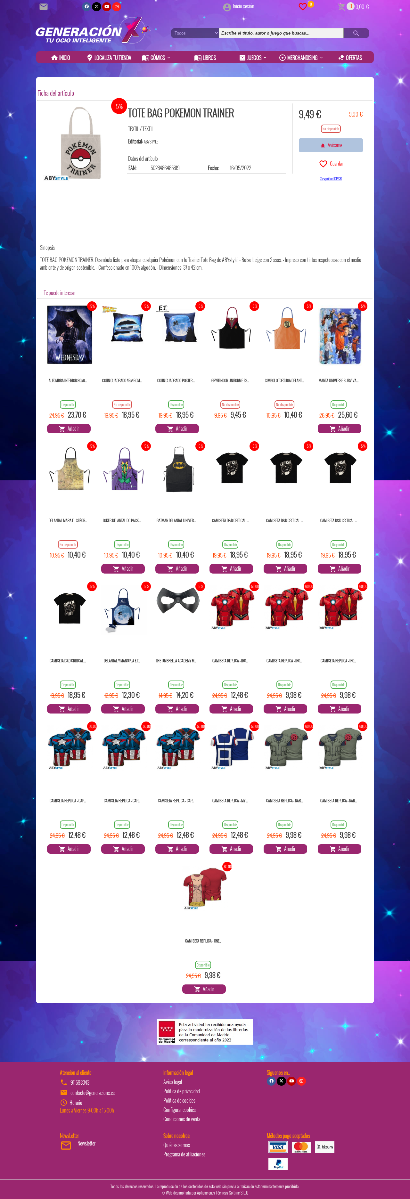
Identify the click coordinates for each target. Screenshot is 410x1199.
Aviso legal (172, 1082)
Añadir (72, 428)
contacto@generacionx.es (92, 1093)
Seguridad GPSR (331, 178)
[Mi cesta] (342, 6)
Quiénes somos (176, 1145)
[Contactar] (44, 6)
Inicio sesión (243, 6)
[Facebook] (86, 6)
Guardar (335, 163)
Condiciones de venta (181, 1119)
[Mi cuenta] (227, 6)
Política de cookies (179, 1100)
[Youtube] (106, 6)
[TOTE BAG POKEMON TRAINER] (81, 143)
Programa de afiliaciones (184, 1154)
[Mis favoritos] (303, 6)
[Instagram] (116, 6)
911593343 (79, 1082)
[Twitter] (96, 6)
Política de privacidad (181, 1091)
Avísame (334, 145)
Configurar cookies (179, 1109)
